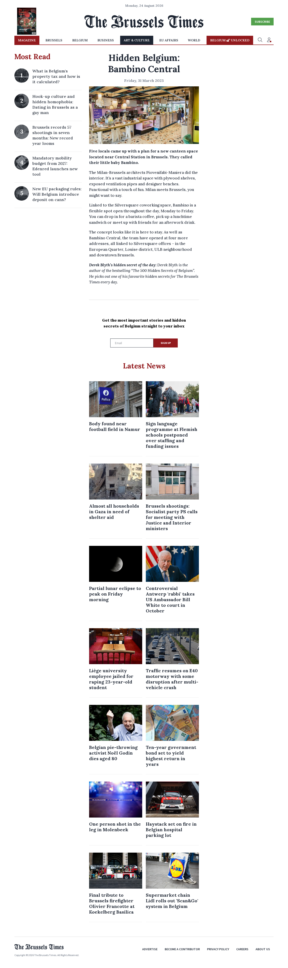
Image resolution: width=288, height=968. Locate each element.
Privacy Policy (218, 949)
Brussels (53, 40)
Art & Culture (137, 40)
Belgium (80, 40)
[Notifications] (269, 40)
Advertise (150, 949)
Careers (242, 949)
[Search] (260, 40)
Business (105, 40)
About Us (263, 949)
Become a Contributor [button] (182, 949)
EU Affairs (168, 40)
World (194, 40)
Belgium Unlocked (230, 40)
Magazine (27, 40)
